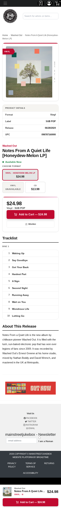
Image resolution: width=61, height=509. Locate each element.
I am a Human (45, 441)
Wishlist (32, 224)
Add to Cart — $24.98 (33, 214)
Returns (49, 463)
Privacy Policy (11, 465)
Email (31, 428)
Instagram (31, 425)
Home (5, 35)
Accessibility (30, 473)
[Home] (10, 16)
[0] (58, 4)
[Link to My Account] (49, 4)
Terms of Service (30, 465)
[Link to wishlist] (40, 4)
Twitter (31, 421)
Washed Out (16, 35)
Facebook (31, 418)
